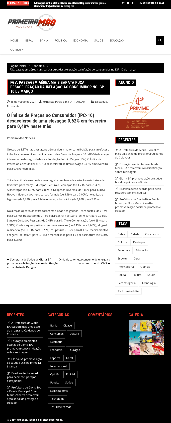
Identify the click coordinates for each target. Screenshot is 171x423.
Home (14, 40)
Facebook (133, 3)
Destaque (101, 102)
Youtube (128, 3)
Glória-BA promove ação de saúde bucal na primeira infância (138, 180)
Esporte (123, 258)
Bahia (44, 40)
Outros (15, 50)
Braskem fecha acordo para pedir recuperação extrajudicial (138, 190)
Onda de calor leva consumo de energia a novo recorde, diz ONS (84, 261)
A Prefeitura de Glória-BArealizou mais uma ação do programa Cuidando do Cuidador (70, 5)
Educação (117, 40)
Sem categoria (127, 283)
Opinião (145, 266)
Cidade (135, 234)
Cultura (122, 242)
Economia (80, 40)
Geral (29, 40)
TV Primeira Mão (128, 291)
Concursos (152, 234)
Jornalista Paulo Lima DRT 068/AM (64, 102)
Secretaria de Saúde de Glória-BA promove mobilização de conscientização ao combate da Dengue (32, 263)
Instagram (123, 3)
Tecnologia (149, 283)
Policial (122, 275)
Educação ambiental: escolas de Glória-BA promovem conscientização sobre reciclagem (138, 168)
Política (61, 40)
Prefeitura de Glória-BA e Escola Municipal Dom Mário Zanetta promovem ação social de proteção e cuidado (138, 205)
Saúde (98, 40)
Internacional (126, 266)
